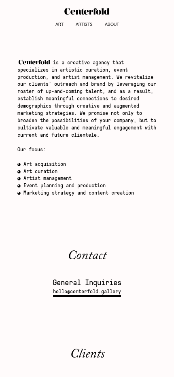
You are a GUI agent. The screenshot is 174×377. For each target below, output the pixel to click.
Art (59, 24)
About (112, 24)
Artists (84, 24)
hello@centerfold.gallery (87, 291)
